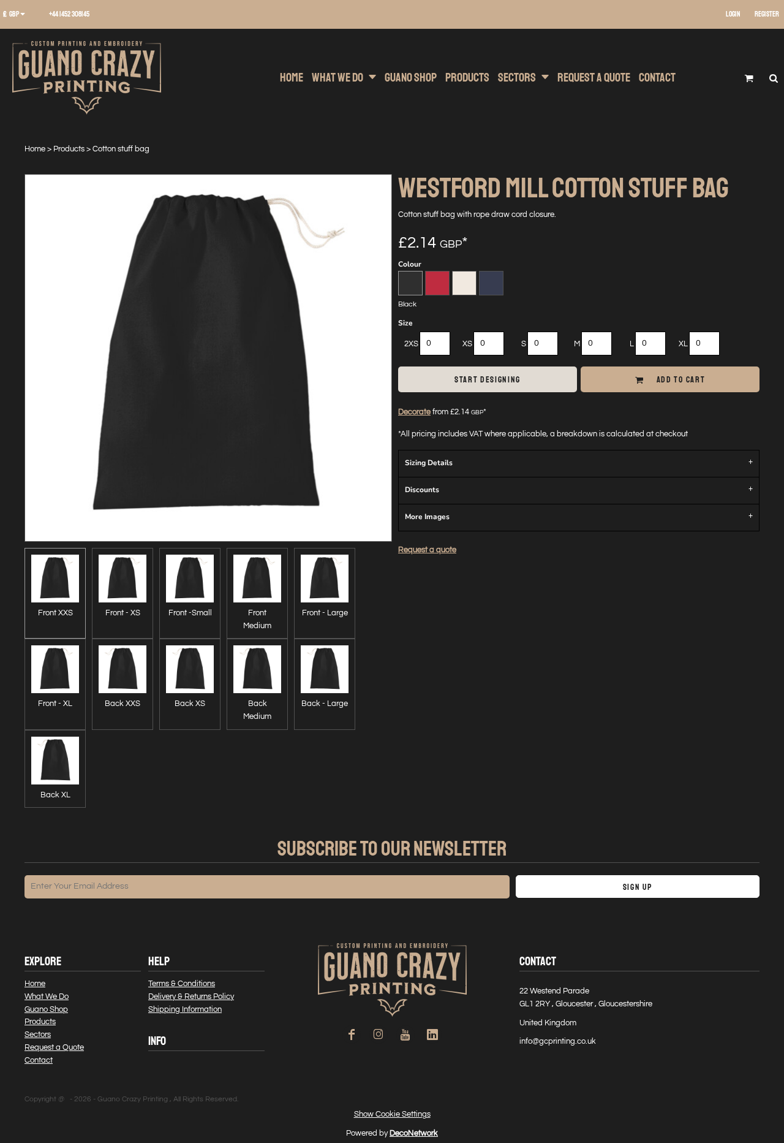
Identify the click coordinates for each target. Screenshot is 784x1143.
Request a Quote (54, 1047)
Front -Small (190, 613)
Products (69, 149)
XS (467, 344)
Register (767, 14)
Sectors (37, 1034)
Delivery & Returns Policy (191, 996)
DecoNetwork (414, 1133)
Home (34, 149)
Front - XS (122, 613)
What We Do (46, 996)
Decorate (414, 412)
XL (683, 344)
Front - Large (325, 613)
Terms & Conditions (181, 983)
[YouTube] (405, 1034)
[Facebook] (351, 1034)
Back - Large (324, 703)
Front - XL (55, 703)
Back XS (190, 703)
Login (733, 14)
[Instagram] (378, 1034)
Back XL (55, 795)
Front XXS (55, 613)
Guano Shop (46, 1009)
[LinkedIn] (432, 1034)
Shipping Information (185, 1009)
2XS (411, 344)
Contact (38, 1060)
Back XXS (122, 703)
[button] (18, 14)
